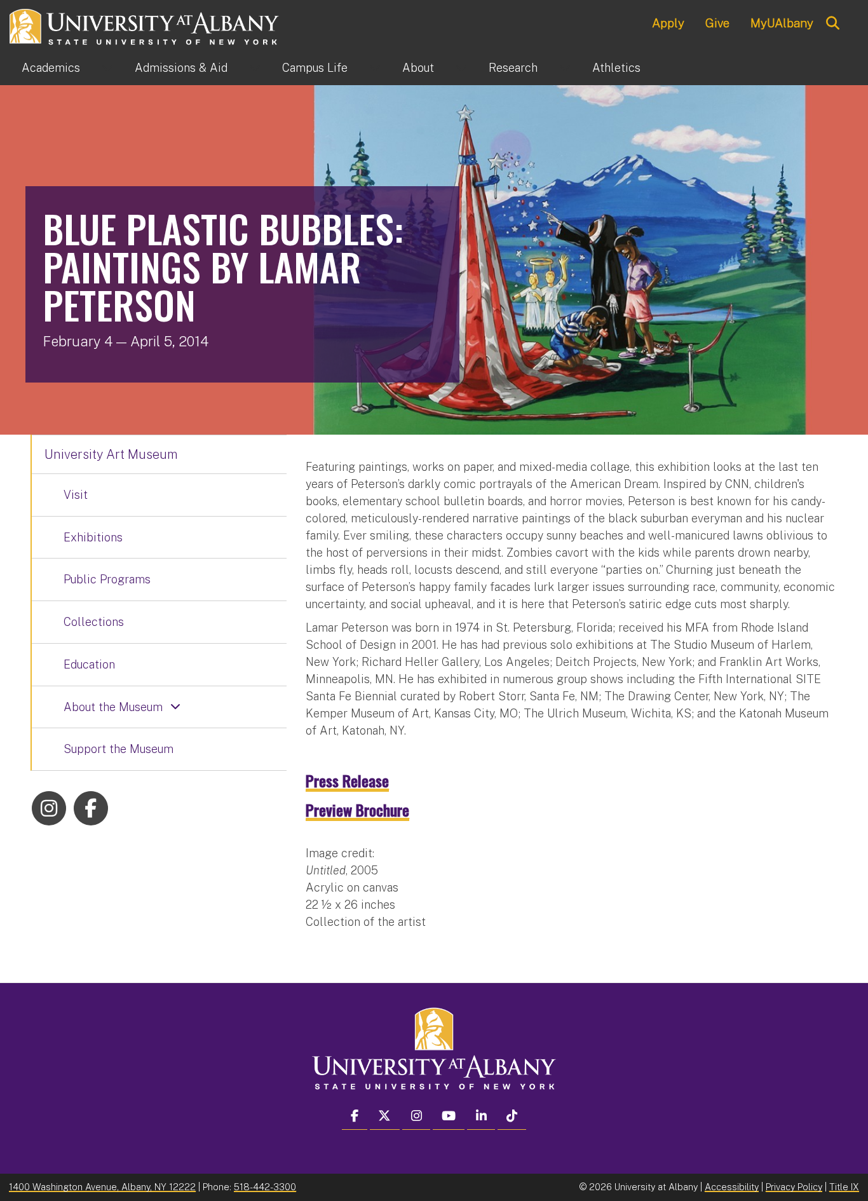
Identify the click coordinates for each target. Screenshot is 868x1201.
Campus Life (315, 67)
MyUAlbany (781, 23)
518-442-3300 (265, 1186)
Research (513, 67)
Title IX (844, 1186)
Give (717, 23)
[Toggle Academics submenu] (107, 68)
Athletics (616, 67)
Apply (668, 23)
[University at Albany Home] (145, 25)
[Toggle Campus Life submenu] (375, 68)
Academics (51, 67)
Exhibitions (93, 537)
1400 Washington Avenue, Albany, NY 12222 (102, 1186)
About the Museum (113, 707)
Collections (94, 621)
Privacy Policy (794, 1186)
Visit (76, 494)
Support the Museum (118, 749)
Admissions (181, 67)
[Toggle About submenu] (461, 68)
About (418, 67)
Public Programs (107, 579)
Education (89, 664)
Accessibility (732, 1186)
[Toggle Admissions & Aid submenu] (255, 68)
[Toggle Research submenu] (565, 68)
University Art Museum (111, 454)
